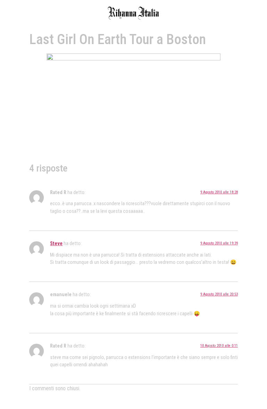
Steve (56, 244)
